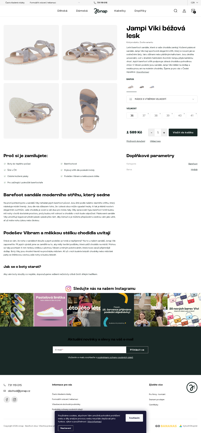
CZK (193, 3)
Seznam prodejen (156, 399)
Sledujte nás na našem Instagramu (104, 288)
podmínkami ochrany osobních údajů (115, 357)
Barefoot (192, 163)
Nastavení (65, 428)
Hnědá (194, 169)
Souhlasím (134, 418)
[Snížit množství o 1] (151, 132)
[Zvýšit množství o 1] (164, 132)
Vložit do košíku (183, 132)
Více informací (94, 421)
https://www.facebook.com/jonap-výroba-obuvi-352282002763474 (7, 399)
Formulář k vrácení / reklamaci (43, 3)
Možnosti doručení (135, 141)
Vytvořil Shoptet (190, 426)
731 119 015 (15, 385)
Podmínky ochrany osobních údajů (67, 409)
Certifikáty (153, 405)
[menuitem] (62, 10)
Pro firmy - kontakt (157, 394)
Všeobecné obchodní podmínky (66, 404)
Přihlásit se (137, 349)
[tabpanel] (131, 87)
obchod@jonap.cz (19, 390)
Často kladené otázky (14, 3)
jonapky (14, 399)
